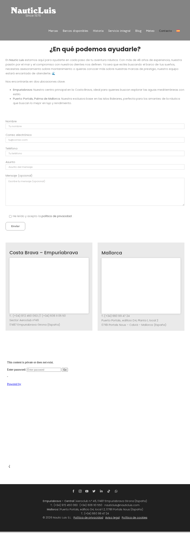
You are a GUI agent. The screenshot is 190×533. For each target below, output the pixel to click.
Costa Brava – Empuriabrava (43, 252)
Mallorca (111, 253)
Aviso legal (112, 517)
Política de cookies (134, 517)
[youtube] (86, 491)
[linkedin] (101, 491)
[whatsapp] (116, 491)
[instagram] (80, 491)
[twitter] (94, 491)
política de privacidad (57, 216)
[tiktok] (109, 491)
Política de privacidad (88, 517)
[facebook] (73, 491)
